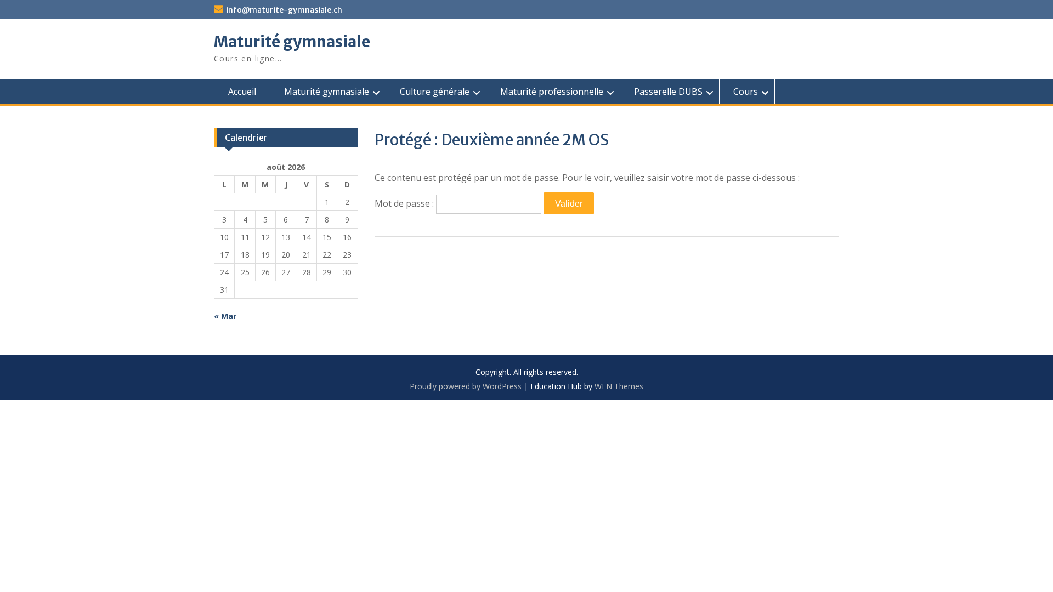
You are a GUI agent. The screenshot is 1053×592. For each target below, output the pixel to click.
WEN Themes (619, 386)
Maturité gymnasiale (292, 42)
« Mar (225, 316)
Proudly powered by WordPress (466, 386)
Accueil (242, 92)
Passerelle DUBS (668, 92)
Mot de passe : (405, 203)
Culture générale (434, 92)
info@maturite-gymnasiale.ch (284, 10)
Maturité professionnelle (551, 92)
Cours (745, 92)
